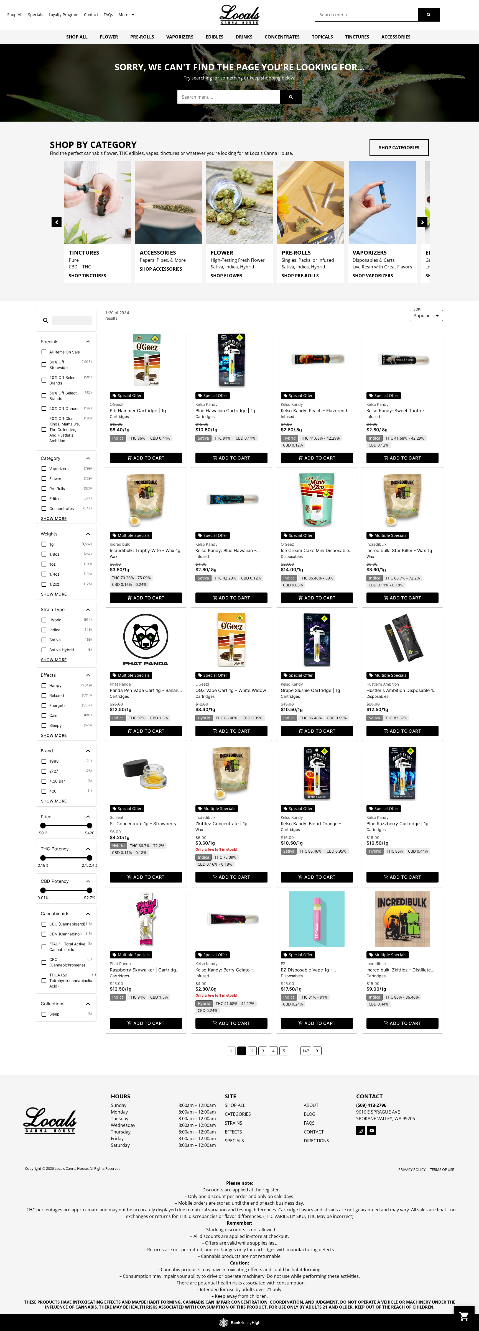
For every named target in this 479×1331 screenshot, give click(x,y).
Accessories (396, 37)
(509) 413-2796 (371, 1105)
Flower (109, 37)
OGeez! (116, 404)
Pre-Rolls (142, 37)
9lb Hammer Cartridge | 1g (138, 410)
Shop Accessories (161, 269)
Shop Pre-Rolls (300, 276)
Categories (238, 1114)
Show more (54, 518)
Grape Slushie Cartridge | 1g (310, 690)
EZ (283, 963)
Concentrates (282, 37)
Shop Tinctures (87, 276)
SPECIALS (234, 1141)
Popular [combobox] (422, 315)
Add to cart (149, 458)
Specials (35, 14)
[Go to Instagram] (360, 1130)
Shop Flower (226, 276)
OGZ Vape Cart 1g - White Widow (230, 690)
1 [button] (242, 1050)
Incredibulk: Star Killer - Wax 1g (399, 550)
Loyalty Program (63, 14)
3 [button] (263, 1050)
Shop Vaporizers (373, 276)
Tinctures (357, 37)
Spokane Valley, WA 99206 (385, 1118)
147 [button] (305, 1050)
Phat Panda (120, 684)
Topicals (322, 37)
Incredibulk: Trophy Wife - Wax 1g (145, 550)
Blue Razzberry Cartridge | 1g (397, 823)
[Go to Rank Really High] (239, 1322)
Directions (316, 1141)
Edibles (214, 37)
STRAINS (233, 1123)
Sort (418, 309)
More (123, 14)
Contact (91, 14)
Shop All (14, 14)
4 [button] (273, 1050)
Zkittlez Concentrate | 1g (221, 823)
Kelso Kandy (206, 404)
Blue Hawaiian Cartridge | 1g (225, 410)
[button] (46, 321)
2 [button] (252, 1050)
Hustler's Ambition (382, 684)
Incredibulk (120, 544)
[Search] (428, 14)
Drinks (244, 37)
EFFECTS (233, 1132)
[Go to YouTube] (371, 1130)
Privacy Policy (412, 1169)
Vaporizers (179, 37)
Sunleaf (116, 817)
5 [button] (284, 1050)
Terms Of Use (442, 1169)
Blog (309, 1114)
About (311, 1105)
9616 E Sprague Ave (378, 1112)
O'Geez (287, 544)
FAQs (108, 14)
